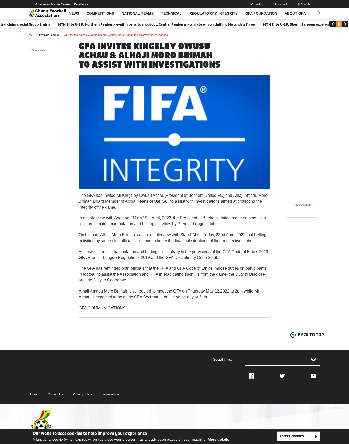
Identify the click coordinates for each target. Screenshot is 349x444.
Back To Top (311, 335)
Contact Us (55, 394)
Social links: (222, 359)
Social (33, 394)
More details (218, 439)
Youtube (306, 4)
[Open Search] (316, 13)
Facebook (281, 4)
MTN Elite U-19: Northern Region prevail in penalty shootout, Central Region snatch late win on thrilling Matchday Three (149, 24)
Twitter (258, 4)
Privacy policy (82, 394)
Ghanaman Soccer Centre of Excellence (61, 4)
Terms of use (111, 394)
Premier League (49, 34)
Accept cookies (292, 436)
